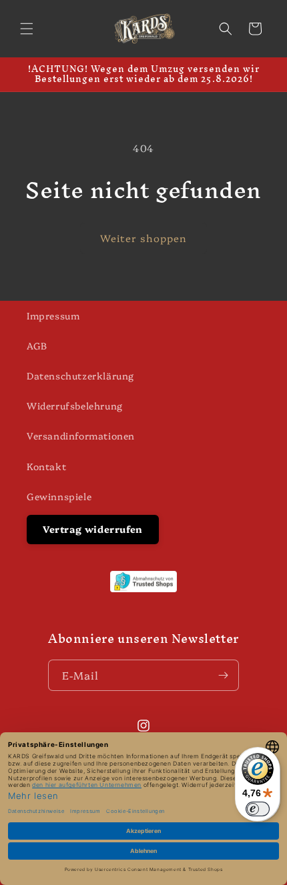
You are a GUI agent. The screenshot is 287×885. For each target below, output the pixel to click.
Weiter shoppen (143, 238)
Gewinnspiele (59, 496)
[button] (26, 28)
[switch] (258, 809)
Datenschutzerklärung (80, 375)
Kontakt (46, 466)
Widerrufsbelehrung (75, 405)
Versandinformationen (81, 435)
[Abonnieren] (223, 675)
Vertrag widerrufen (93, 529)
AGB (37, 345)
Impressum (53, 315)
